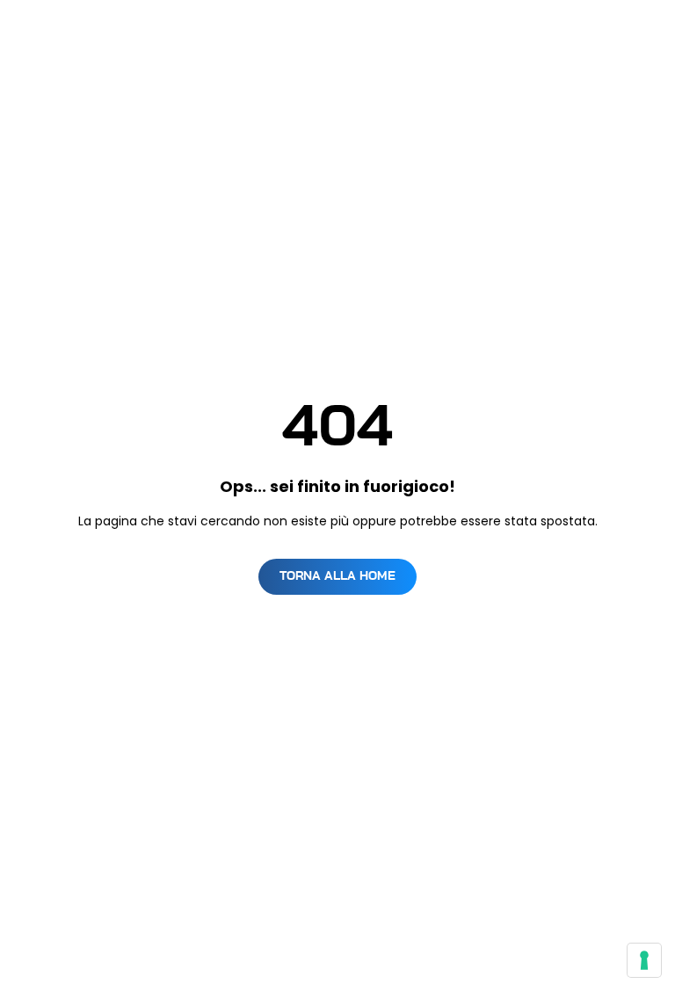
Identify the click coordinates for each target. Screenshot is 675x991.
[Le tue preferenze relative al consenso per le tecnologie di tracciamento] (644, 960)
